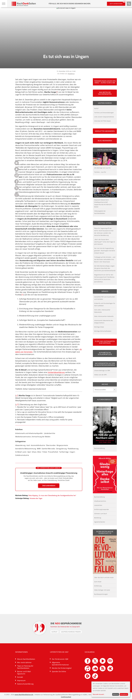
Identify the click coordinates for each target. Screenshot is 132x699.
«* (17, 395)
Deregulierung (61, 449)
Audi (28, 445)
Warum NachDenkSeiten (26, 659)
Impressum (21, 680)
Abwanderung (20, 445)
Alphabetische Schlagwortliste (105, 353)
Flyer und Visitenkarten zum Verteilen (105, 342)
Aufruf (96, 108)
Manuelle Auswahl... (99, 694)
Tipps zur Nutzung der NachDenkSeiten (25, 667)
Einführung (98, 586)
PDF (16, 175)
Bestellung (97, 518)
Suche (129, 4)
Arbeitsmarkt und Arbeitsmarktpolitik (29, 433)
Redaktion (71, 74)
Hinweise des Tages (36, 498)
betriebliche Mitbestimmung (25, 449)
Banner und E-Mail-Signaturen (24, 672)
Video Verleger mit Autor (102, 590)
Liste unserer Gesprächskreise (104, 117)
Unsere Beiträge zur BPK (102, 370)
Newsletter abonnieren (105, 131)
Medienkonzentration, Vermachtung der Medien (32, 437)
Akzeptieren (123, 694)
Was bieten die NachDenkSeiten (105, 93)
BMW (39, 449)
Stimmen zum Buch (100, 513)
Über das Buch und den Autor (104, 577)
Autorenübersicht (104, 399)
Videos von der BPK (100, 375)
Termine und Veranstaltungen (104, 113)
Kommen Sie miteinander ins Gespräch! (65, 627)
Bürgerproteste (62, 445)
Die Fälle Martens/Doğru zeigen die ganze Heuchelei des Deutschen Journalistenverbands (104, 268)
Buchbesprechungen (101, 594)
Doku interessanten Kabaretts (104, 316)
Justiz (24, 452)
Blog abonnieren (105, 141)
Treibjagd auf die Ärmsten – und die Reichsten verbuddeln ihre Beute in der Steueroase (104, 259)
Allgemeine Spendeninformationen (60, 663)
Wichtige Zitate (99, 327)
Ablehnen (115, 694)
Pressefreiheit (53, 452)
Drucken (16, 169)
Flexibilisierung (73, 449)
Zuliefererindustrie (22, 455)
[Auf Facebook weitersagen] (16, 183)
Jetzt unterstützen (117, 3)
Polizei (44, 452)
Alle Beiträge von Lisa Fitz (102, 168)
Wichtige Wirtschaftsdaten (102, 331)
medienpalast (66, 697)
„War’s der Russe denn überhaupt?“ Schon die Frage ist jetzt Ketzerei (104, 242)
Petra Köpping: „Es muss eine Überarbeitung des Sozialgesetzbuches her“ (52, 495)
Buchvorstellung (99, 448)
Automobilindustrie (38, 445)
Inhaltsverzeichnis (100, 501)
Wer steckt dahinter (24, 662)
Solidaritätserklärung (56, 372)
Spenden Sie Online (59, 671)
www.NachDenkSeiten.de (24, 695)
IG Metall (18, 452)
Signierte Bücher (99, 522)
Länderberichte (49, 433)
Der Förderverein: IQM (60, 659)
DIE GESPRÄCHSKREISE (66, 623)
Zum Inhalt (97, 582)
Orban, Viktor (36, 452)
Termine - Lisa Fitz (100, 172)
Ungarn (72, 452)
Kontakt (20, 677)
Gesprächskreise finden (71, 632)
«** (17, 404)
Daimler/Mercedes (48, 449)
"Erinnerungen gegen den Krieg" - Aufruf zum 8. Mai (105, 82)
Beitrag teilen (16, 163)
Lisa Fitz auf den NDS (104, 150)
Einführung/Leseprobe (101, 509)
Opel (29, 452)
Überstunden (51, 445)
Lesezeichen (98, 505)
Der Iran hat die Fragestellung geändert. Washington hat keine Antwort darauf (104, 250)
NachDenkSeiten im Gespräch (105, 182)
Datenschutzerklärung (25, 684)
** (22, 294)
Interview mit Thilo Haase (102, 121)
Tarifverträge (64, 452)
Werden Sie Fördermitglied (61, 668)
